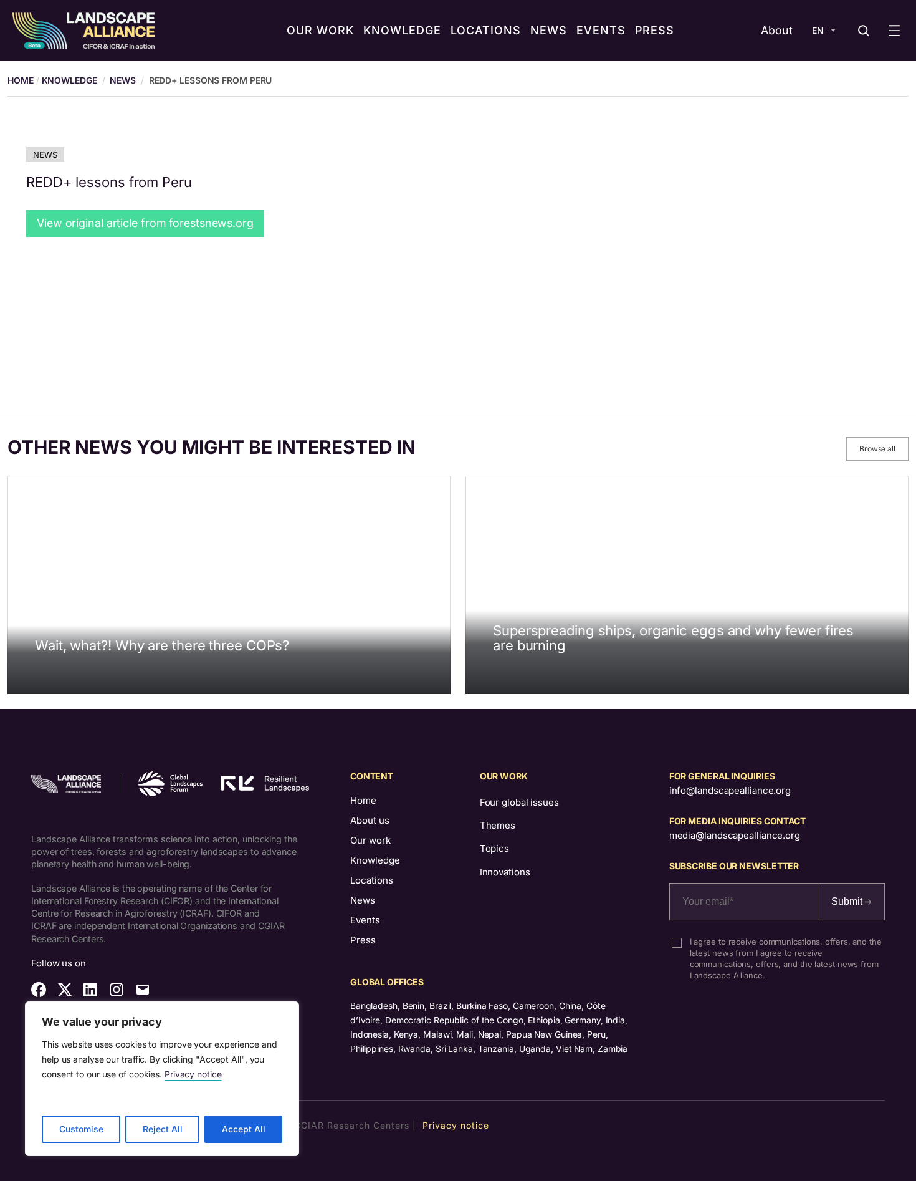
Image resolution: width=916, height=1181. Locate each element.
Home (363, 800)
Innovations (505, 872)
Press (363, 940)
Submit (848, 901)
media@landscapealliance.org (734, 835)
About (777, 30)
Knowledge (69, 80)
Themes (497, 825)
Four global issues (519, 802)
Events (365, 920)
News (123, 80)
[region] (162, 1078)
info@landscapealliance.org (730, 790)
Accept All (243, 1129)
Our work (370, 840)
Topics (494, 848)
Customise (81, 1129)
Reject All (163, 1129)
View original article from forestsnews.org (145, 222)
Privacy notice (193, 1074)
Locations (371, 880)
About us (369, 820)
